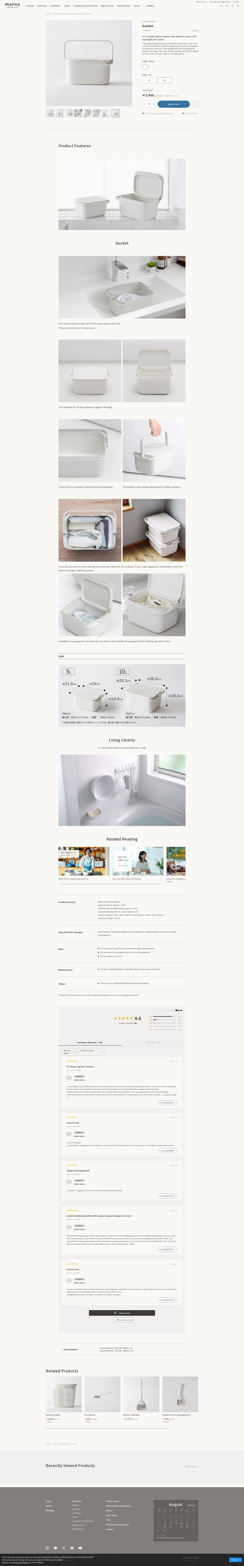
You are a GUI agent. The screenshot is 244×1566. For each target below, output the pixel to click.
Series (136, 5)
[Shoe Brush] (102, 1394)
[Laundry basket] (64, 1394)
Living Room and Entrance (85, 5)
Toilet (66, 5)
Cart (238, 6)
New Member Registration (220, 2)
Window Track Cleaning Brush (176, 1415)
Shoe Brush (90, 1415)
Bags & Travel (107, 5)
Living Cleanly (148, 21)
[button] (198, 1394)
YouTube (80, 1548)
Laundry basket (53, 1415)
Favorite (232, 6)
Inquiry (109, 1529)
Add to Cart (173, 104)
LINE (55, 1548)
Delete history (191, 1466)
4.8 (138, 1018)
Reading (150, 5)
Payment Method (191, 113)
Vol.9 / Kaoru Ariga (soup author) (73, 879)
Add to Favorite (194, 104)
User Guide (111, 1515)
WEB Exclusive (123, 5)
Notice (109, 1510)
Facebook (72, 1548)
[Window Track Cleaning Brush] (180, 1394)
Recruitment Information (118, 1506)
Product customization (117, 1524)
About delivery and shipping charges (159, 113)
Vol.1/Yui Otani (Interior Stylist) (126, 879)
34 (148, 30)
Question (153, 1042)
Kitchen (30, 5)
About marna (201, 2)
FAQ (108, 1520)
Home (48, 1501)
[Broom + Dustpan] (141, 1394)
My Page (227, 6)
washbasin (55, 5)
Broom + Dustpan (132, 1415)
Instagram (47, 1548)
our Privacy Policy (20, 1562)
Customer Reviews (90, 1042)
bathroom (42, 5)
